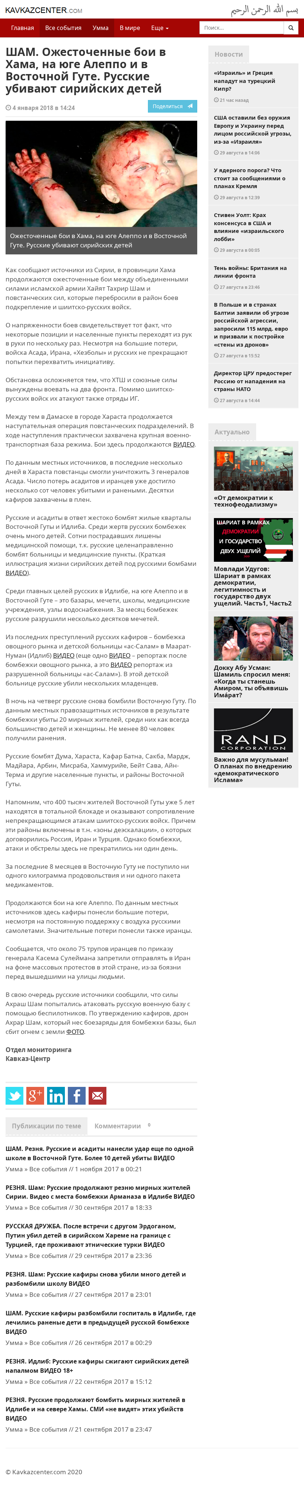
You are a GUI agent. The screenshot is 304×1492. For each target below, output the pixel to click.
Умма (101, 28)
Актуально (232, 432)
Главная (22, 28)
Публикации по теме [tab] (46, 1126)
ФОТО (75, 1031)
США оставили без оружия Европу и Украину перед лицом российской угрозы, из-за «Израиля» (252, 135)
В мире (130, 28)
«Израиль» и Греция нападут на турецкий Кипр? (244, 86)
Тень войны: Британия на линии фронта (250, 277)
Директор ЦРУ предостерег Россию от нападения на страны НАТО (253, 386)
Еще (158, 28)
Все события (63, 28)
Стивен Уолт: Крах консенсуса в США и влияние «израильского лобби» (249, 232)
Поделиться (170, 106)
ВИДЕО (183, 444)
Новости (229, 54)
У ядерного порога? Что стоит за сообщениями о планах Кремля (249, 183)
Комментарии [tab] (123, 1126)
